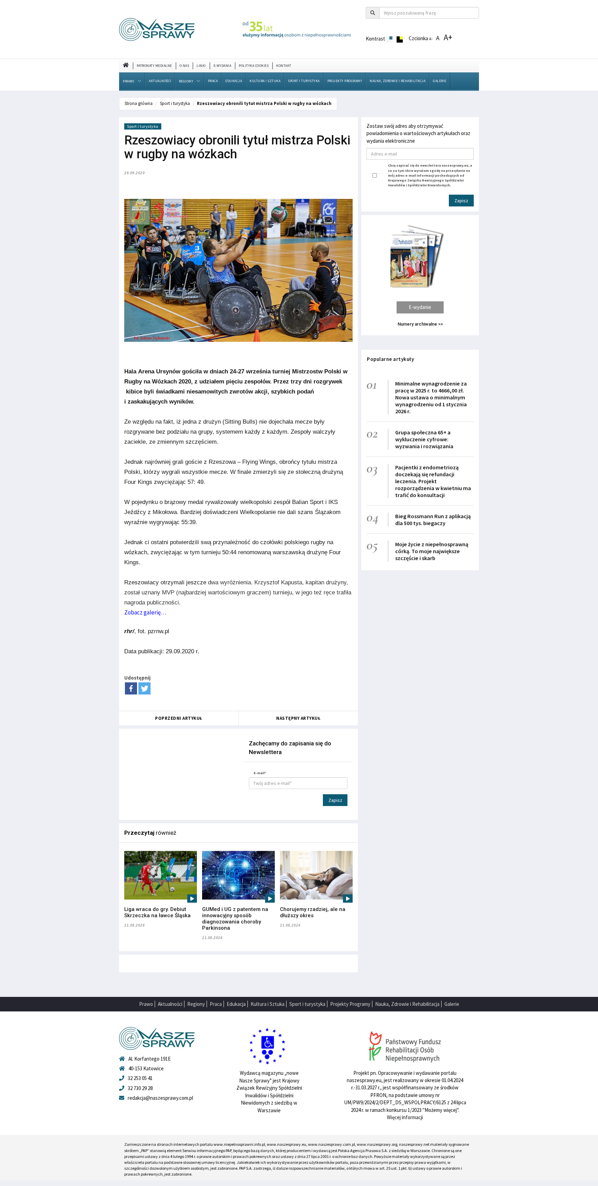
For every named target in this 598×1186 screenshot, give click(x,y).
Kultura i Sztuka (265, 81)
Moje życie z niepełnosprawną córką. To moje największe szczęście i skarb (431, 551)
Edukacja (233, 81)
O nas (184, 65)
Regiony (186, 81)
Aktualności (160, 81)
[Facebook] (131, 688)
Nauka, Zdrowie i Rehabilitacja (397, 81)
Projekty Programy (344, 81)
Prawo (128, 81)
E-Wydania (223, 65)
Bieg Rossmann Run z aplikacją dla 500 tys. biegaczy (433, 519)
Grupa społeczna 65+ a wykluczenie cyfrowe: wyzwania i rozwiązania (424, 439)
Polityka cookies (254, 65)
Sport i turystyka (304, 81)
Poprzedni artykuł (178, 718)
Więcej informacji (405, 1117)
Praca (213, 81)
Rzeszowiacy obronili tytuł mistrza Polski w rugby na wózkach (264, 103)
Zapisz (335, 800)
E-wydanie (420, 307)
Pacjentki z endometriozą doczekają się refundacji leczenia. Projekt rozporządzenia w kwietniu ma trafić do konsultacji (433, 481)
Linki (201, 65)
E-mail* (260, 773)
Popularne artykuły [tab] (390, 359)
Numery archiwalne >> (420, 324)
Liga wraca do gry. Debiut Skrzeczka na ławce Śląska (157, 912)
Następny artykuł (298, 718)
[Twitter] (144, 688)
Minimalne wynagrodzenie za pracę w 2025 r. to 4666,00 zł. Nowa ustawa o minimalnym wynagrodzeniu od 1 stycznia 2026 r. (431, 397)
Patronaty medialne (154, 65)
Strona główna (139, 103)
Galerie (439, 81)
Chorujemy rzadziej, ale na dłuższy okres (312, 912)
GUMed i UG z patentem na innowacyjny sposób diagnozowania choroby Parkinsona (235, 918)
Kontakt (283, 65)
